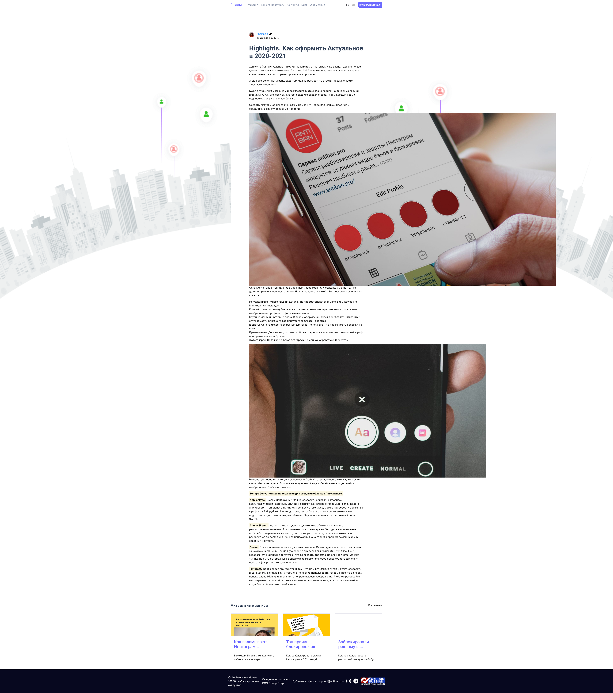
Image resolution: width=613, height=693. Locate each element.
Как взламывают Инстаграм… (250, 644)
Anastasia (263, 33)
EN (353, 5)
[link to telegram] (355, 681)
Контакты (293, 4)
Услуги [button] (252, 4)
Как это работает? (272, 4)
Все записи (375, 605)
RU (347, 5)
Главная (237, 4)
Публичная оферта (304, 681)
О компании (317, 4)
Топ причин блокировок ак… (302, 644)
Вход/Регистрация (370, 4)
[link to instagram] (348, 681)
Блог (304, 4)
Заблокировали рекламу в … (353, 644)
